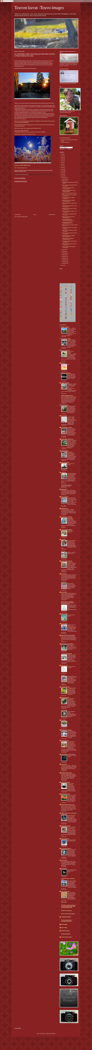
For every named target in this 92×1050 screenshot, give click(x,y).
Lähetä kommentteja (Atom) (22, 216)
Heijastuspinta (64, 489)
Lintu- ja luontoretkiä (65, 891)
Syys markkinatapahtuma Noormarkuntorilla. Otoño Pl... (68, 220)
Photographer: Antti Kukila (66, 517)
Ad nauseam (63, 573)
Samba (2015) (63, 636)
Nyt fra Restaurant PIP (71, 497)
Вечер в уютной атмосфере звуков (67, 593)
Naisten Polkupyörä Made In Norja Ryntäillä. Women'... (68, 191)
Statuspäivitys (63, 490)
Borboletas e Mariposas (66, 373)
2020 (62, 160)
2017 (62, 165)
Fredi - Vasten (20, 167)
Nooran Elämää (64, 623)
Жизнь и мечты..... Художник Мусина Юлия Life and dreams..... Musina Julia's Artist (68, 603)
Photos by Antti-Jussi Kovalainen (68, 913)
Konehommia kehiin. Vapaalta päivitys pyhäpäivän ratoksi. (70, 699)
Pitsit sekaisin (64, 415)
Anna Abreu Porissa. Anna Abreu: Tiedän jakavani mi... (68, 188)
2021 (62, 159)
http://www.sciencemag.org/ (20, 118)
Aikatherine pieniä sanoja (66, 772)
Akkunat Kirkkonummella (71, 849)
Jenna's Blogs (64, 927)
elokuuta (64, 251)
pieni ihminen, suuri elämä (66, 427)
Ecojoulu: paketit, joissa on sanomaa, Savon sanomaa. (71, 828)
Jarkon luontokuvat (65, 838)
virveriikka (63, 539)
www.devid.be (64, 868)
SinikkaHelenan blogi (65, 782)
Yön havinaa (69, 755)
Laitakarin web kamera (65, 142)
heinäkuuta (64, 253)
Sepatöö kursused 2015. (71, 654)
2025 (62, 155)
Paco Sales (63, 720)
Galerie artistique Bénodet (66, 529)
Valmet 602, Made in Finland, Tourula (69, 193)
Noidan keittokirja (64, 450)
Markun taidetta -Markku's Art (67, 439)
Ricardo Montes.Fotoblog (66, 485)
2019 (62, 162)
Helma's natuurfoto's (65, 350)
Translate (69, 148)
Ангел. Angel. (69, 605)
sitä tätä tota (63, 582)
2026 (62, 154)
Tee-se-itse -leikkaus (71, 428)
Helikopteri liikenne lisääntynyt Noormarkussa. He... (68, 239)
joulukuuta (64, 177)
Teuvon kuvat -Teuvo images (39, 7)
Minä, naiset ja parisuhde (65, 861)
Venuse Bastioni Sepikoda (66, 653)
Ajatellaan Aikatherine (65, 933)
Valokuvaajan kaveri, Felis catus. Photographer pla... (68, 217)
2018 (62, 164)
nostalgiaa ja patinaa (65, 930)
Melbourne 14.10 (70, 624)
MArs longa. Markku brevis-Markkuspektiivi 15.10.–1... (67, 223)
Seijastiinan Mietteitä (65, 686)
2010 (62, 265)
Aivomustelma (64, 860)
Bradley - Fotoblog (65, 327)
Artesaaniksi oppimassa (66, 848)
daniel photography (65, 462)
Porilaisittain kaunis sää (65, 509)
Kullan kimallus (64, 710)
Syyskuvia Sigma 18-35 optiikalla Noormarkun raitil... (68, 236)
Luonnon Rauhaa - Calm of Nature (68, 754)
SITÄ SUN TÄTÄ (64, 665)
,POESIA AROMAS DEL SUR (67, 395)
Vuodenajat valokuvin (65, 794)
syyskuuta (64, 249)
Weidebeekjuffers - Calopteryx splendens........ (70, 352)
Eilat (68, 892)
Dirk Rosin (63, 363)
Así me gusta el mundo (66, 338)
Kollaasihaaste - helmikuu (71, 383)
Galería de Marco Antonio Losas (67, 804)
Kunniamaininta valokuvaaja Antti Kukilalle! (70, 519)
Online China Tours (65, 740)
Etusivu (34, 214)
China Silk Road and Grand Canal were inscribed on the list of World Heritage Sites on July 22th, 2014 (71, 743)
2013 (62, 172)
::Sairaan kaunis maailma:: (66, 937)
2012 (62, 174)
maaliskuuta (64, 259)
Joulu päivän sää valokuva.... (66, 765)
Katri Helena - (22, 165)
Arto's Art (63, 551)
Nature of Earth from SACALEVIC (68, 635)
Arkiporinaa (63, 472)
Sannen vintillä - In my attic (66, 561)
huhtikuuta (64, 258)
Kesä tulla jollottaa (70, 676)
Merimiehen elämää (65, 697)
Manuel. (62, 486)
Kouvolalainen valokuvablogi (67, 643)
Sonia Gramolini (64, 613)
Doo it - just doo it (64, 496)
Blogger (53, 1033)
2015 (62, 169)
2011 (62, 176)
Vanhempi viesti (52, 214)
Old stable (69, 552)
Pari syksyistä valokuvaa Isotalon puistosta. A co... (68, 198)
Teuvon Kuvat (64, 764)
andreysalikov (64, 592)
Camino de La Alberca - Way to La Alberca (68, 805)
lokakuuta (64, 180)
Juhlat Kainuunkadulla (65, 825)
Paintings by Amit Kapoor (66, 730)
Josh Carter (43, 112)
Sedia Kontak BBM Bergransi (66, 574)
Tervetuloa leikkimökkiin (71, 540)
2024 (62, 157)
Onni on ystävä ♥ (70, 583)
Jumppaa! (63, 675)
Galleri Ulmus (64, 902)
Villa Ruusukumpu (65, 405)
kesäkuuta (64, 254)
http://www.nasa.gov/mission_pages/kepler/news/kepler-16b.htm (27, 128)
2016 (62, 167)
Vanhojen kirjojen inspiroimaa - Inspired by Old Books (71, 563)
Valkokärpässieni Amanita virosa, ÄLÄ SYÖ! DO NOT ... (69, 244)
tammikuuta (64, 263)
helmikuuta (64, 261)
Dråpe (68, 364)
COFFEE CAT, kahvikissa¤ (66, 910)
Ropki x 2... (69, 328)
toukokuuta (64, 256)
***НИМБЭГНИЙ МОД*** (66, 916)
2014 (62, 170)
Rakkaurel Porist (64, 508)
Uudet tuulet (69, 795)
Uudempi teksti (18, 214)
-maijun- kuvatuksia (65, 382)
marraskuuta (64, 179)
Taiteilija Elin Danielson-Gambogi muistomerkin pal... (68, 201)
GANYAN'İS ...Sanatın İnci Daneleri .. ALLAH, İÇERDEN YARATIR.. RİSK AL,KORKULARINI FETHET (68, 906)
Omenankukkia (64, 924)
